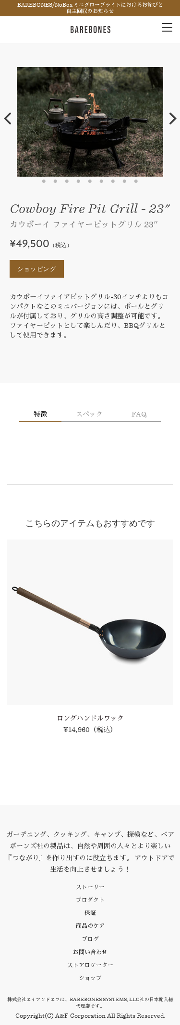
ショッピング (36, 268)
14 (44, 181)
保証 (90, 912)
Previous (7, 119)
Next (173, 119)
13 (159, 169)
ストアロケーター (90, 965)
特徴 (40, 414)
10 (125, 169)
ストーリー (90, 886)
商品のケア (90, 925)
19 (102, 181)
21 (125, 181)
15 (55, 181)
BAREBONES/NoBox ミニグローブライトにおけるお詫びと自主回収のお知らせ (90, 8)
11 (136, 169)
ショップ (90, 977)
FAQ (139, 414)
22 (136, 181)
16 (67, 181)
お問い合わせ (90, 952)
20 (113, 181)
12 (148, 169)
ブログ (90, 939)
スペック (89, 414)
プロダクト (90, 899)
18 (90, 181)
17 (79, 181)
